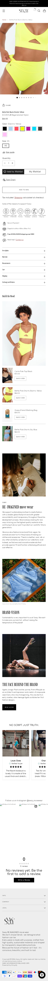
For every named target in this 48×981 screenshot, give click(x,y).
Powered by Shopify (9, 965)
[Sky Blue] (10, 128)
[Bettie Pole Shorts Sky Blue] (7, 433)
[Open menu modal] (3, 10)
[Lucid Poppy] (16, 128)
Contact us (19, 240)
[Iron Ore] (40, 128)
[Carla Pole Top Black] (7, 375)
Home (4, 20)
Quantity (6, 158)
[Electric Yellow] (22, 128)
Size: (5, 141)
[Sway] (24, 11)
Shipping (18, 198)
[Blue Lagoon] (34, 128)
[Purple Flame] (28, 128)
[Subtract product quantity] (4, 163)
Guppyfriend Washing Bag (26, 410)
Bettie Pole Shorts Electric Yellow (28, 391)
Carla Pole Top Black (23, 371)
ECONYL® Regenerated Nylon (15, 115)
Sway (18, 959)
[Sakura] (4, 134)
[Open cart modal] (44, 10)
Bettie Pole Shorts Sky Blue (26, 429)
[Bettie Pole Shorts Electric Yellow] (7, 394)
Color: (11, 124)
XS (5, 146)
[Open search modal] (38, 10)
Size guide (10, 152)
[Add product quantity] (12, 163)
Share (8, 105)
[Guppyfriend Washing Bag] (7, 414)
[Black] (4, 128)
